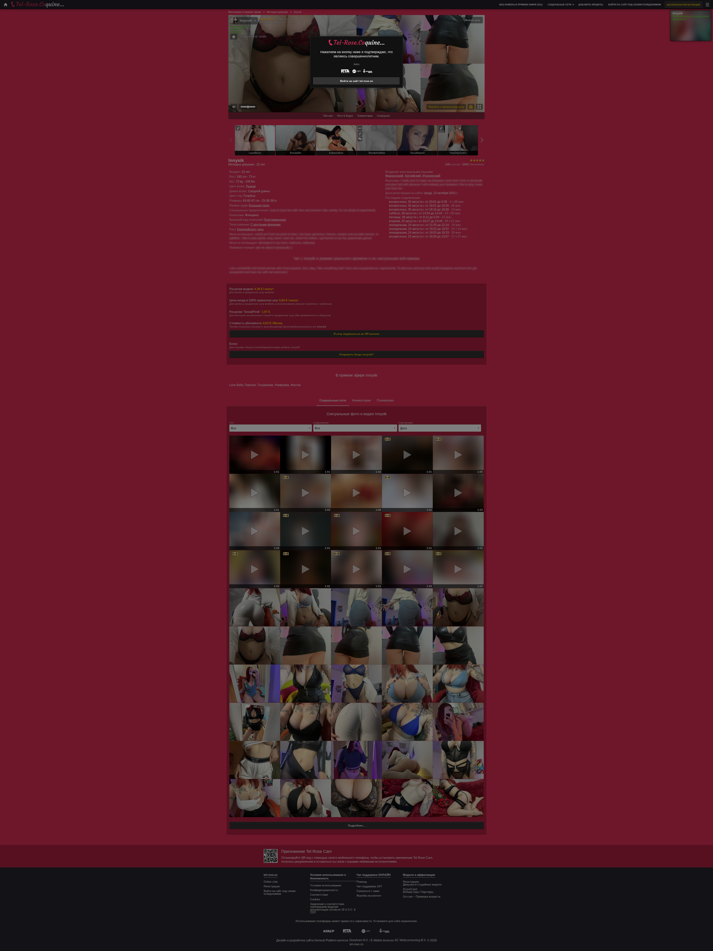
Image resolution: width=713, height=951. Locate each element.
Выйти (356, 64)
